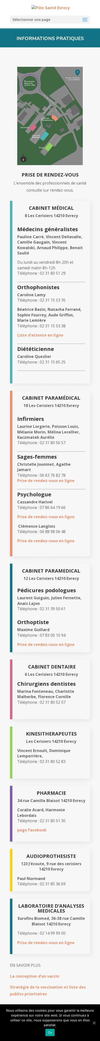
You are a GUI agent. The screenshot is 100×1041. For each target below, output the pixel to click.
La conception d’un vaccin (34, 976)
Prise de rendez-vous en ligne (46, 480)
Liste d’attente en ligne (40, 335)
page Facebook (32, 830)
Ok (50, 1032)
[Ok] (94, 1022)
